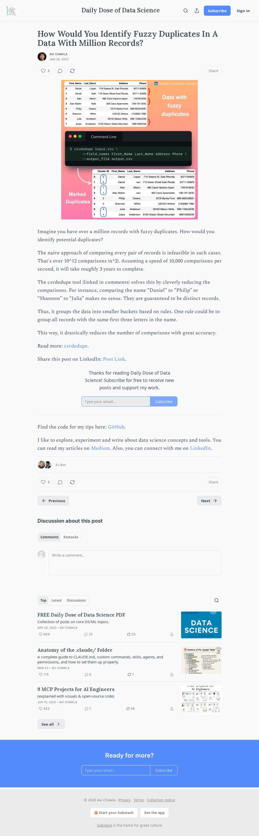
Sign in (243, 10)
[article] (129, 625)
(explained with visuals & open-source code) (75, 696)
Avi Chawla (59, 54)
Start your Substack (116, 812)
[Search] (186, 11)
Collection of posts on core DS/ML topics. (73, 621)
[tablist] (59, 537)
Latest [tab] (56, 600)
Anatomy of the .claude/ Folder (75, 650)
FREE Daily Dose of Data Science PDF (81, 615)
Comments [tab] (49, 537)
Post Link (114, 359)
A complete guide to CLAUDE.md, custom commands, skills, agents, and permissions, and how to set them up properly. (100, 659)
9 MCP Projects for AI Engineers (75, 689)
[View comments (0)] (60, 71)
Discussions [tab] (76, 600)
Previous (57, 500)
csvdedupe (76, 346)
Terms (139, 800)
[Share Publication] (197, 11)
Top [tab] (43, 600)
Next (205, 500)
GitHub (116, 427)
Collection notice (161, 800)
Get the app (154, 812)
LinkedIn (200, 448)
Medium (100, 448)
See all (47, 724)
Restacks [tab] (70, 537)
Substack (104, 825)
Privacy (125, 800)
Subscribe (217, 10)
